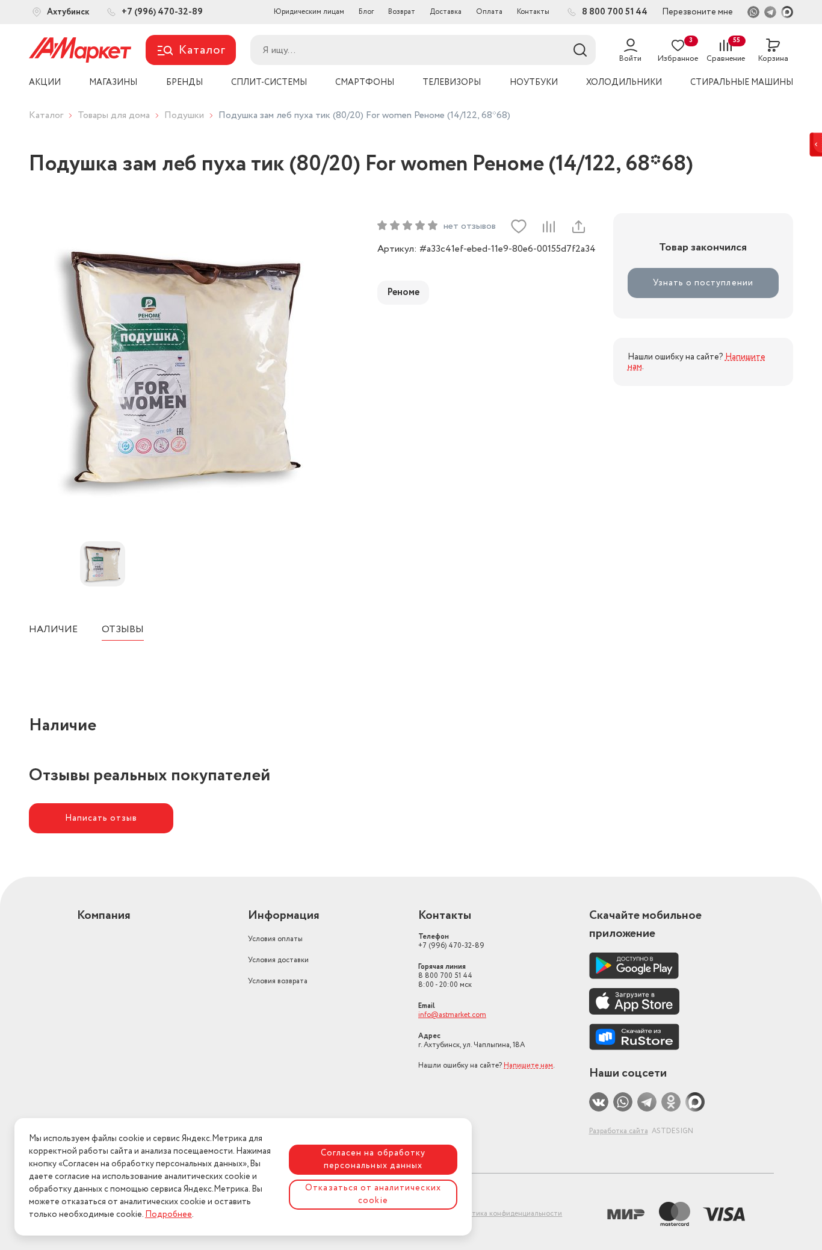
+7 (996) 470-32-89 (451, 941)
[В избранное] (518, 226)
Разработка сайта (618, 1131)
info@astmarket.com (452, 1015)
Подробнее (168, 1214)
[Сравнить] (548, 226)
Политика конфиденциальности (508, 1213)
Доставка (446, 12)
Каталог (46, 115)
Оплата (489, 12)
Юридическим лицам (309, 12)
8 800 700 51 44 (445, 975)
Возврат (401, 12)
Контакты (533, 12)
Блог (366, 12)
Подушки (184, 115)
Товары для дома (114, 115)
